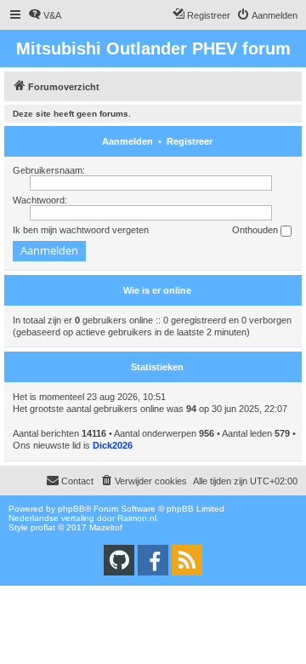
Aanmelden (127, 141)
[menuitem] (44, 15)
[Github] (119, 560)
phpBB (71, 508)
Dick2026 (113, 445)
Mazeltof (105, 527)
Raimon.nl (136, 518)
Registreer (189, 141)
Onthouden (256, 230)
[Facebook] (153, 560)
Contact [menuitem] (77, 481)
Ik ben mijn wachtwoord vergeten (81, 230)
